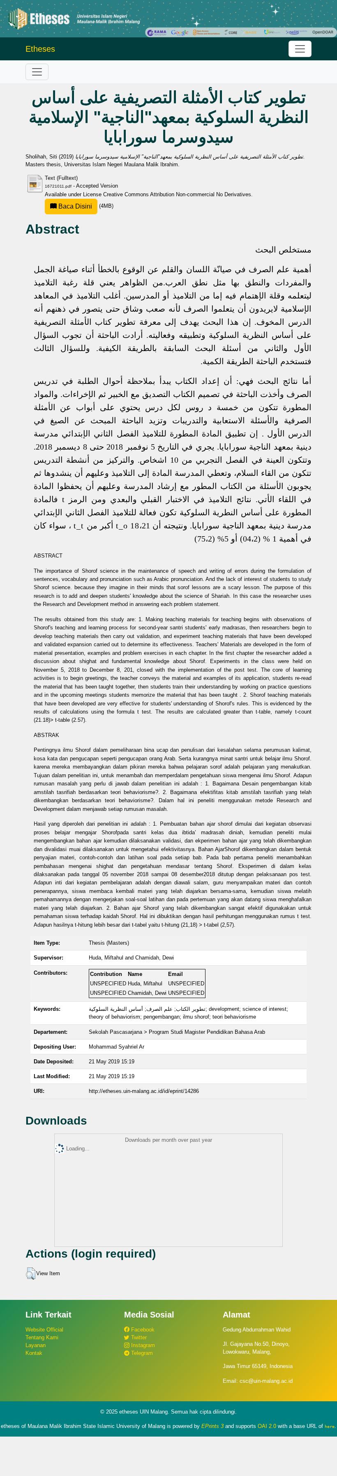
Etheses (40, 48)
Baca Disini (74, 206)
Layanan (35, 1345)
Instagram (142, 1345)
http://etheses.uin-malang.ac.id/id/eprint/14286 (144, 1091)
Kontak (33, 1353)
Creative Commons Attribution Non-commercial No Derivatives (177, 194)
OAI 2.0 (267, 1426)
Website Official (44, 1330)
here (330, 1426)
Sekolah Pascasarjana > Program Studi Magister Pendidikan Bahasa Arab (177, 1032)
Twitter (138, 1337)
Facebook (142, 1330)
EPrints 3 (212, 1426)
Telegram (141, 1353)
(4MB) (85, 206)
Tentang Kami (41, 1337)
